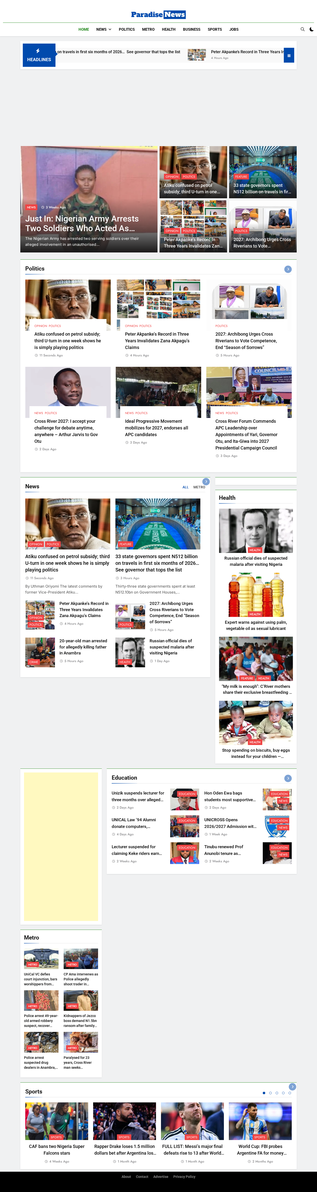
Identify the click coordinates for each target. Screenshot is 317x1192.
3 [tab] (277, 1093)
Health (169, 29)
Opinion (172, 176)
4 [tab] (283, 1093)
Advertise (160, 1177)
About (126, 1177)
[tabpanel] (57, 1133)
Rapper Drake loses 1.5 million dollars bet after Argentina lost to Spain (124, 1153)
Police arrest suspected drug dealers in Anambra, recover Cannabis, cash (39, 1067)
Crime (33, 662)
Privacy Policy (184, 1177)
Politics (127, 29)
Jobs (233, 29)
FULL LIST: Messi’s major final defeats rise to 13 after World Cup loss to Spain (192, 1153)
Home (84, 29)
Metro (148, 29)
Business (191, 29)
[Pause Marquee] (289, 55)
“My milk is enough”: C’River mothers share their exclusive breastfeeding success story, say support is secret (256, 692)
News (101, 29)
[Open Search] (303, 29)
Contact (142, 1177)
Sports (215, 29)
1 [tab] (264, 1093)
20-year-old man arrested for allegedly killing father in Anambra (83, 647)
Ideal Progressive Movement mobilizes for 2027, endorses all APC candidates (156, 428)
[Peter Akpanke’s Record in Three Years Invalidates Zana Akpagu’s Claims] (145, 55)
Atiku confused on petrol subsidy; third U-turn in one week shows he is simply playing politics (67, 340)
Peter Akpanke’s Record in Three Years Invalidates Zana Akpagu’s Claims (225, 52)
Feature (241, 176)
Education (187, 794)
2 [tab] (270, 1093)
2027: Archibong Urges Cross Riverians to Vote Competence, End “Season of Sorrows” (246, 340)
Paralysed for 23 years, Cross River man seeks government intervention (78, 1067)
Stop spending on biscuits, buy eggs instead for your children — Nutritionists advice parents (256, 756)
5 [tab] (290, 1093)
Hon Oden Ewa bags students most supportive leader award (228, 800)
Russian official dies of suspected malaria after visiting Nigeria (172, 647)
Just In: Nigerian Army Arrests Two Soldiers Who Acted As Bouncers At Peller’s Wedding (82, 228)
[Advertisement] (158, 106)
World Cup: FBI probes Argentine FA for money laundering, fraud (260, 1153)
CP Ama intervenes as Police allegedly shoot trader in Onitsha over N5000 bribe (81, 984)
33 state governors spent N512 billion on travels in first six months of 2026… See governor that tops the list (157, 563)
